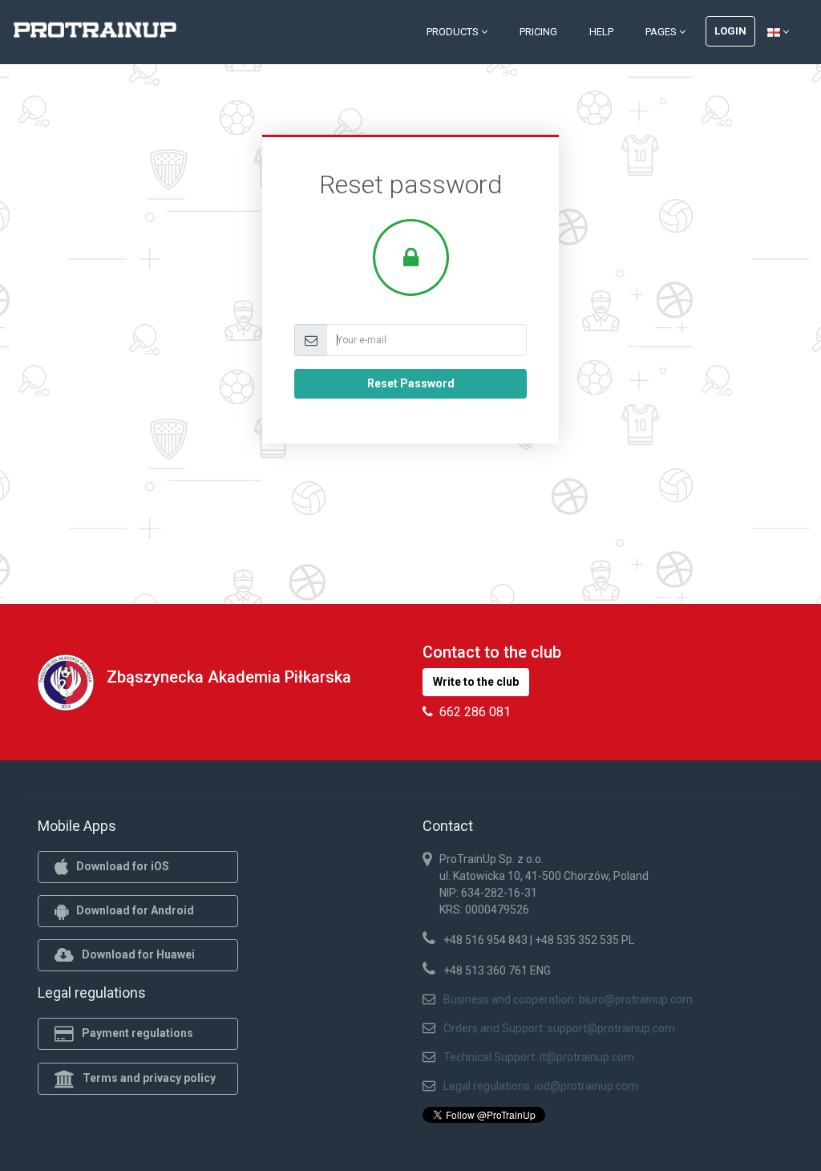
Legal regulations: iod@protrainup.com (540, 1086)
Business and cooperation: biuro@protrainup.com (568, 999)
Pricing (538, 32)
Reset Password (411, 383)
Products (454, 32)
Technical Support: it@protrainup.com (538, 1057)
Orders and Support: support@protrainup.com (559, 1028)
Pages (662, 32)
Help (601, 32)
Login (730, 31)
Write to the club (476, 681)
